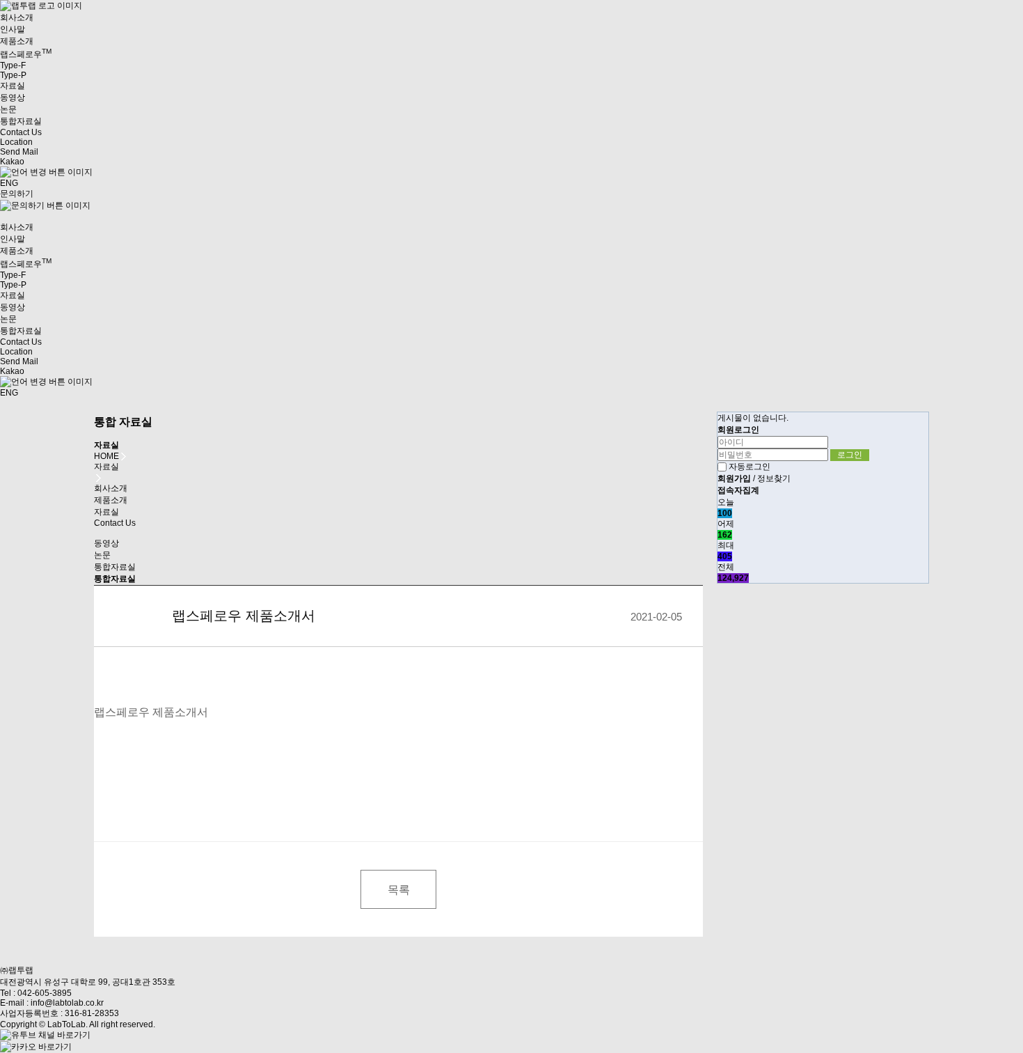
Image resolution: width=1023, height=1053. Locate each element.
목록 (399, 890)
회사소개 (110, 488)
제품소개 (110, 500)
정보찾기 (774, 478)
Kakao (12, 161)
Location (16, 142)
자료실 (106, 512)
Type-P (13, 75)
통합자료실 (21, 121)
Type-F (13, 65)
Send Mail (19, 152)
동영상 (12, 97)
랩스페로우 (25, 54)
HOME (106, 456)
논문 (8, 109)
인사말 (12, 29)
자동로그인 (749, 466)
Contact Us (115, 523)
